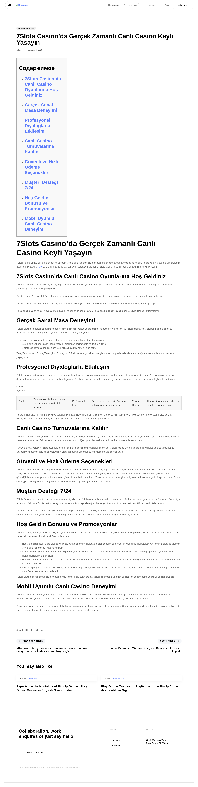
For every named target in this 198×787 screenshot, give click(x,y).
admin (19, 50)
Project (149, 4)
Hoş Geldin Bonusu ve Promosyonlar (40, 203)
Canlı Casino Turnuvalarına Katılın (39, 146)
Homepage (114, 4)
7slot (39, 266)
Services (131, 4)
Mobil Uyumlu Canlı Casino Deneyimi (39, 224)
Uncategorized (26, 28)
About (166, 4)
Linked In (116, 740)
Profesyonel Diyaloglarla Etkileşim (37, 125)
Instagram (116, 745)
